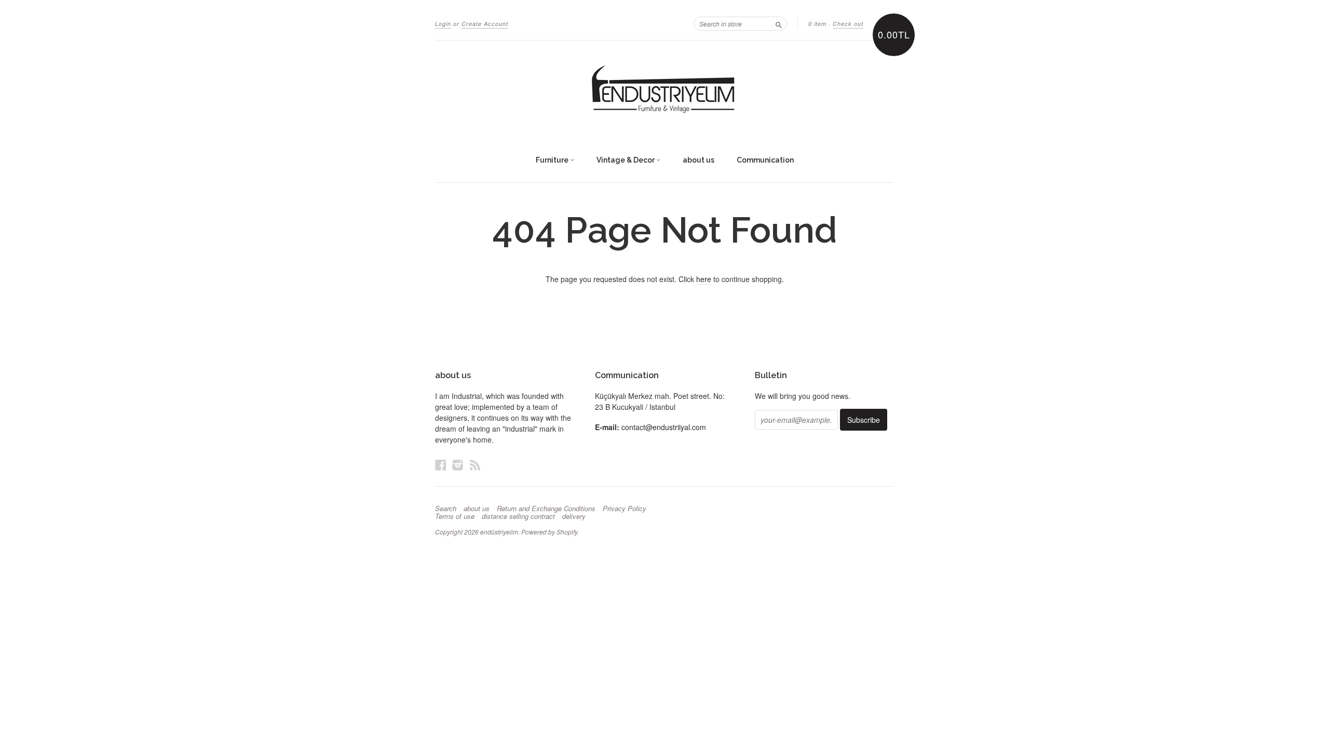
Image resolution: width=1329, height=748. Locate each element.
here (703, 279)
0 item (817, 24)
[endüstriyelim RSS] (475, 465)
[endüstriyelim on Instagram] (458, 465)
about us (698, 160)
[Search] (779, 23)
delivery (574, 516)
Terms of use (454, 516)
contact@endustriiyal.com (663, 427)
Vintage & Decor (626, 160)
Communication (765, 160)
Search (445, 508)
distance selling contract (518, 516)
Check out (848, 24)
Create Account (485, 24)
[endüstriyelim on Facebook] (440, 465)
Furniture (553, 160)
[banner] (664, 90)
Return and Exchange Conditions (546, 508)
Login (443, 24)
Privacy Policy (624, 508)
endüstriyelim (499, 531)
